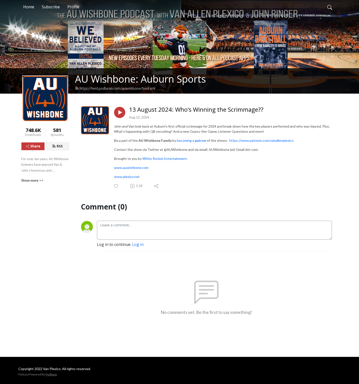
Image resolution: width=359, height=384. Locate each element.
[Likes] (116, 186)
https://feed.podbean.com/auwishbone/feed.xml (117, 88)
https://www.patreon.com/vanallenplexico (261, 140)
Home (28, 7)
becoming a (191, 140)
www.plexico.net (127, 177)
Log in (138, 244)
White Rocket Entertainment (164, 158)
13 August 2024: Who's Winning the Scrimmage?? (196, 109)
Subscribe (51, 7)
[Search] (329, 7)
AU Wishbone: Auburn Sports (140, 79)
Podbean (51, 374)
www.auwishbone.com (131, 167)
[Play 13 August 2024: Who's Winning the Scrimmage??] (119, 112)
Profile (73, 7)
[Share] (156, 186)
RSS (60, 146)
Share (35, 146)
